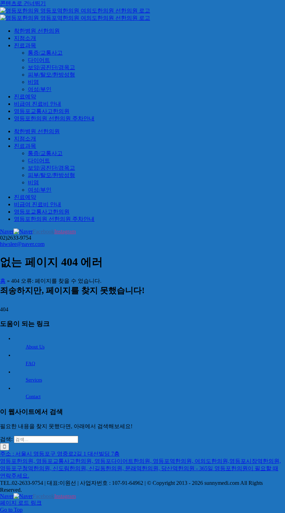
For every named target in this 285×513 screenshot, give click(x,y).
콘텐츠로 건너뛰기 (23, 3)
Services (34, 380)
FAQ (30, 363)
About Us (35, 347)
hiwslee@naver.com (22, 244)
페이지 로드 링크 (21, 503)
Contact (33, 396)
